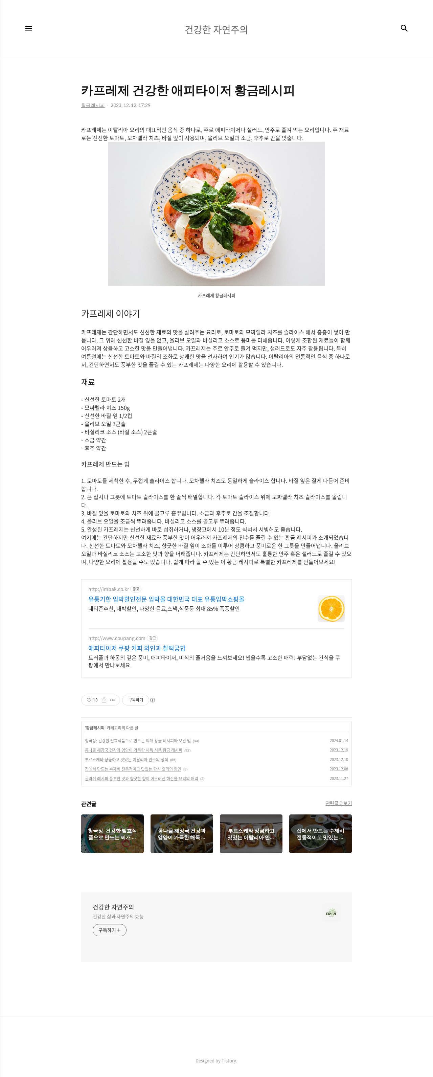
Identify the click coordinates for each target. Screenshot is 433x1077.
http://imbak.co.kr (108, 589)
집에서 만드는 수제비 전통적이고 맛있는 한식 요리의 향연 (133, 769)
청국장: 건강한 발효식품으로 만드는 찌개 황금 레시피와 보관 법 (138, 741)
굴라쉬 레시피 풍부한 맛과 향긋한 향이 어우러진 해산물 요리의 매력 (141, 779)
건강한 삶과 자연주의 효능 (118, 916)
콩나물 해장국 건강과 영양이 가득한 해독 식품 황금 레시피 (133, 750)
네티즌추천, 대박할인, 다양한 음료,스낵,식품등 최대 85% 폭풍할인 (164, 608)
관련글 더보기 (339, 803)
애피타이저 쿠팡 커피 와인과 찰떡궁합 (137, 648)
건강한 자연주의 (113, 907)
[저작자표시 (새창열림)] (152, 700)
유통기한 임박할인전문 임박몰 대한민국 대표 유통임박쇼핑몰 (166, 599)
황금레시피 (95, 728)
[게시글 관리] (112, 700)
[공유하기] (104, 700)
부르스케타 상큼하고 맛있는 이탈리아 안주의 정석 (126, 760)
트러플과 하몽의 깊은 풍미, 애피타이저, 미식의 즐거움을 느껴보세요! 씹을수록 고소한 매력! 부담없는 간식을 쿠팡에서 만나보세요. (214, 661)
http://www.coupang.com (116, 638)
